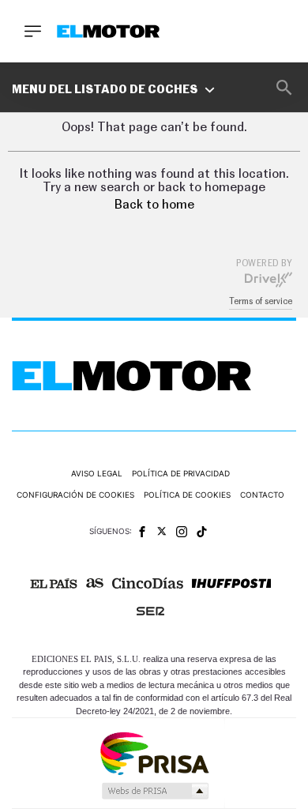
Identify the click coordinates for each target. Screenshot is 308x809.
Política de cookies (187, 494)
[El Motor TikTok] (202, 531)
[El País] (53, 583)
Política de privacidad (181, 473)
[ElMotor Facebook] (142, 531)
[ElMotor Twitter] (162, 531)
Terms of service (260, 301)
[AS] (94, 583)
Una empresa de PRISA (154, 752)
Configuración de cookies (75, 494)
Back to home (154, 204)
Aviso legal (96, 473)
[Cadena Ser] (150, 611)
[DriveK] (268, 279)
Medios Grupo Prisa (154, 790)
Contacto (262, 494)
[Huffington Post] (231, 583)
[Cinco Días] (147, 583)
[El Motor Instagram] (181, 531)
